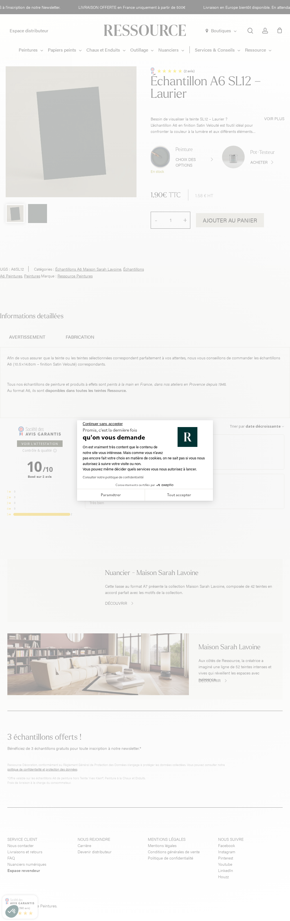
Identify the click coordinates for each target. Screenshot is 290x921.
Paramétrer (111, 494)
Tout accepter (179, 494)
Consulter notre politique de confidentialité (113, 477)
